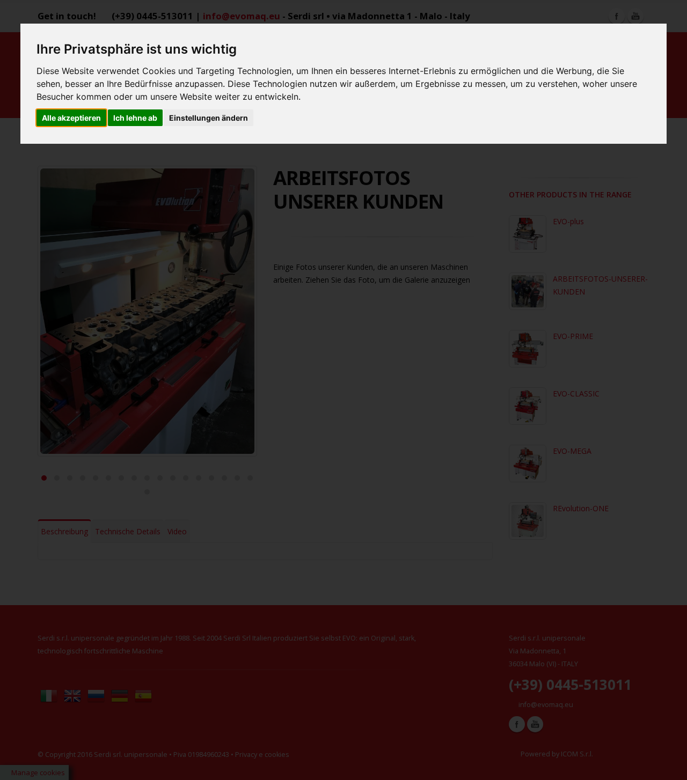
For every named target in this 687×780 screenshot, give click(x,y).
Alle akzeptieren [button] (71, 117)
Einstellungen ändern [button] (208, 117)
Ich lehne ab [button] (135, 117)
